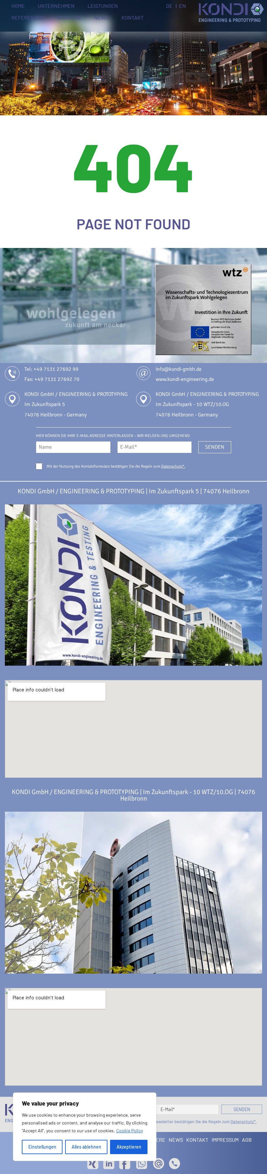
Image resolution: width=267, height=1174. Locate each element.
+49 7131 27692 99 (56, 369)
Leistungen (103, 5)
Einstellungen (42, 1147)
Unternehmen (56, 5)
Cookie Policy (129, 1130)
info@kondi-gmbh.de (179, 369)
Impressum (225, 1140)
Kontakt (132, 17)
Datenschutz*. (173, 466)
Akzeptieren (129, 1147)
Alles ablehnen (86, 1147)
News (101, 17)
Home (18, 5)
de (169, 5)
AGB (247, 1140)
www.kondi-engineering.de (185, 379)
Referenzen (27, 17)
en (182, 5)
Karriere (69, 17)
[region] (84, 1127)
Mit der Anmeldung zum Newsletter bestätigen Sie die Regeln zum (183, 1121)
